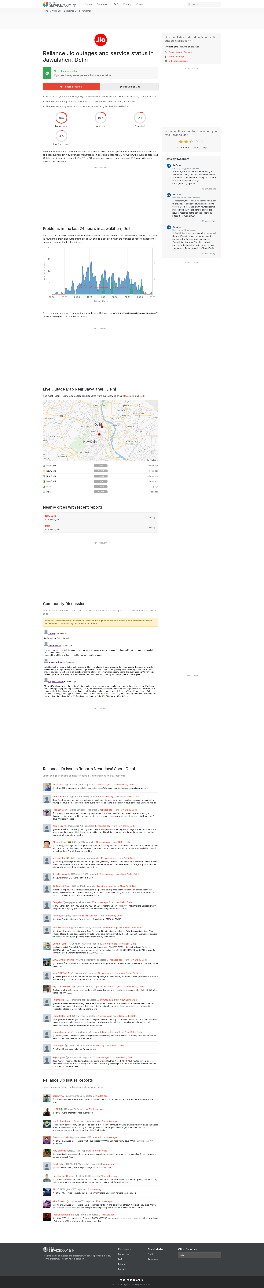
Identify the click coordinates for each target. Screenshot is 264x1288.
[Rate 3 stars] (191, 141)
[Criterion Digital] (132, 1280)
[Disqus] (100, 663)
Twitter (151, 1254)
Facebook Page (176, 56)
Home (88, 4)
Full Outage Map (131, 86)
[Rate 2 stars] (186, 141)
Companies (102, 4)
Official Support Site (178, 61)
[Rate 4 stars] (196, 141)
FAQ (116, 4)
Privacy (127, 4)
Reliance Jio (72, 11)
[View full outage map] (100, 430)
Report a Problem (73, 86)
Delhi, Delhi (124, 842)
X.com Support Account (180, 52)
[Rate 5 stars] (201, 141)
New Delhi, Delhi (125, 784)
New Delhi (128, 396)
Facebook (153, 1259)
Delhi (142, 396)
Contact (140, 4)
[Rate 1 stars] (181, 141)
